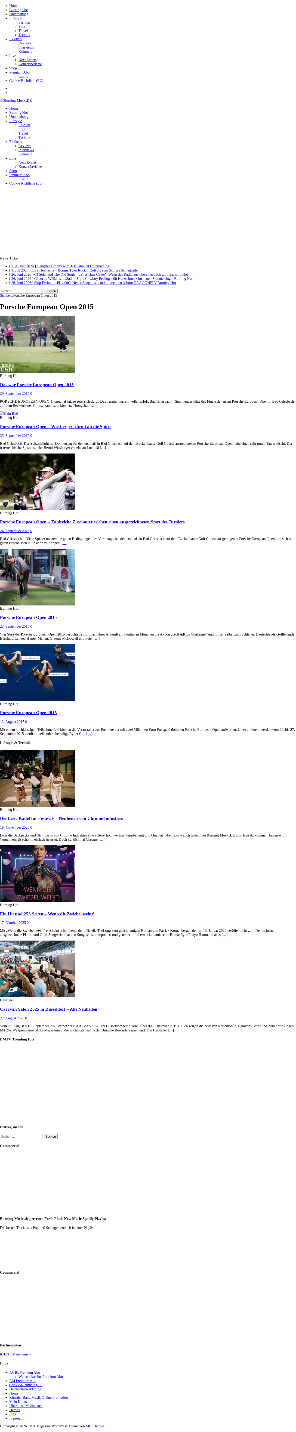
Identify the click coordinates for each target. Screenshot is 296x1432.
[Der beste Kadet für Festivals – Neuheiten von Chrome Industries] (37, 805)
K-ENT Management (15, 1354)
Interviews (26, 47)
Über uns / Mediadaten (26, 1406)
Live (12, 56)
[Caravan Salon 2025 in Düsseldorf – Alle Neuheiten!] (37, 996)
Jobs (12, 1414)
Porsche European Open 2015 (28, 617)
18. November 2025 (14, 827)
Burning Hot (18, 10)
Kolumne (25, 51)
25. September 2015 (14, 436)
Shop (13, 68)
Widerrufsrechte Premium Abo (40, 1377)
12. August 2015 (12, 722)
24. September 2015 (14, 531)
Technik (24, 35)
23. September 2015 (14, 626)
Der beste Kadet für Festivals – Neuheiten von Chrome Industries (61, 818)
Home (13, 6)
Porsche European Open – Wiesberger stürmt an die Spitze (55, 426)
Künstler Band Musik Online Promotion (38, 1397)
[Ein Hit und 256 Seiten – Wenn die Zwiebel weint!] (37, 901)
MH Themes (95, 1426)
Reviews (24, 43)
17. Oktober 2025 (13, 923)
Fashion (24, 22)
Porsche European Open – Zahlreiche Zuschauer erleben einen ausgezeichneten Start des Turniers (92, 521)
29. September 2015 (14, 393)
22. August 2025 (12, 1018)
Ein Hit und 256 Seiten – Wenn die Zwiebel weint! (47, 913)
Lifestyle (15, 18)
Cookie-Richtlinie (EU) (26, 81)
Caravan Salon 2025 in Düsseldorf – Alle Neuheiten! (49, 1009)
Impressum (17, 1418)
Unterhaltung (18, 14)
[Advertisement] (148, 221)
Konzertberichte (30, 64)
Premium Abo (19, 72)
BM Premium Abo (22, 1381)
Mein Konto (18, 1402)
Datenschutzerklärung (25, 1389)
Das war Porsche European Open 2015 (37, 384)
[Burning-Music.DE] (16, 100)
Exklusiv (15, 39)
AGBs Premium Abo (24, 1372)
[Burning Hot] (37, 371)
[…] (92, 405)
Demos (14, 1410)
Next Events (27, 60)
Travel (23, 31)
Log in (23, 76)
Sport (22, 26)
